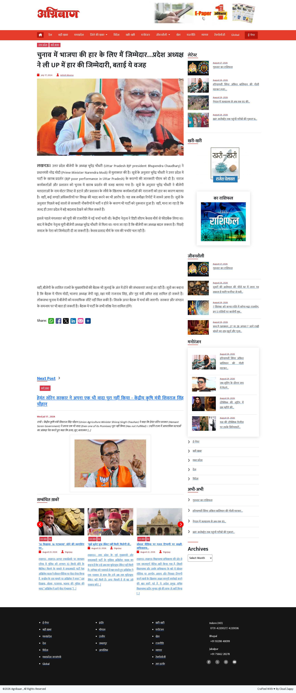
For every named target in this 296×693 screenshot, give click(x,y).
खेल (178, 35)
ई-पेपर (251, 35)
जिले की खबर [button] (97, 35)
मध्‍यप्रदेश (79, 35)
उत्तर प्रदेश (42, 45)
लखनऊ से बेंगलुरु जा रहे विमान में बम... (156, 544)
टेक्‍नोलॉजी (219, 35)
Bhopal (219, 639)
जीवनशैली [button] (162, 35)
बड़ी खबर (63, 35)
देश (50, 35)
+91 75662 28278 (220, 654)
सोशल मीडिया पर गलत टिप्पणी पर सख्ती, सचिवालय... (110, 546)
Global (235, 35)
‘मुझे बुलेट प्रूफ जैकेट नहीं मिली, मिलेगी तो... (60, 544)
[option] (61, 547)
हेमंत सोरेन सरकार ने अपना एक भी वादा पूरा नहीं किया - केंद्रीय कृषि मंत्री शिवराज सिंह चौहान (110, 401)
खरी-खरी (130, 35)
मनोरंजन (145, 35)
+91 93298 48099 (220, 641)
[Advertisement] (110, 261)
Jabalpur (219, 652)
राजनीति (191, 35)
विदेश (117, 35)
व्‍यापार (204, 35)
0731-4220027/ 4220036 (224, 628)
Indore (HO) (224, 626)
